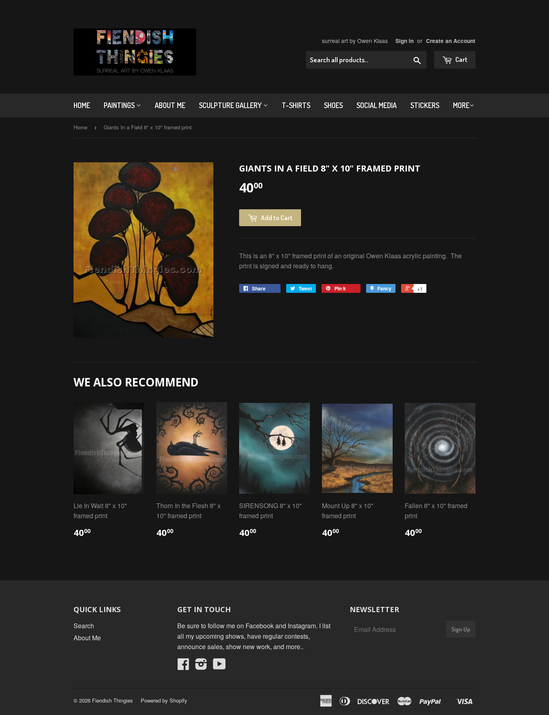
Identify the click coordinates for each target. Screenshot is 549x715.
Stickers (424, 105)
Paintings (120, 105)
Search (84, 625)
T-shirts (296, 105)
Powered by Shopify (164, 700)
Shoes (333, 105)
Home (82, 105)
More (461, 105)
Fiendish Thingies (112, 700)
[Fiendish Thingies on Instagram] (201, 666)
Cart (460, 59)
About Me (170, 105)
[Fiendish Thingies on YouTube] (219, 666)
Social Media (376, 105)
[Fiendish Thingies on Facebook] (183, 666)
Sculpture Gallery (231, 105)
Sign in (404, 41)
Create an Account (450, 41)
